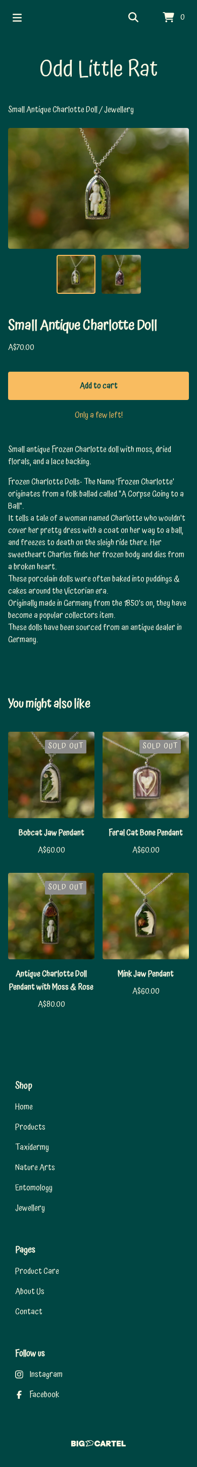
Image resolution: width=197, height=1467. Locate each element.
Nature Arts (35, 1168)
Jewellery (119, 109)
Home (24, 1107)
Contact (28, 1312)
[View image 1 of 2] (76, 274)
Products (30, 1127)
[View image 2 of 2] (121, 274)
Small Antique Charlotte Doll (53, 109)
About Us (29, 1291)
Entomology (34, 1188)
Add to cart (99, 385)
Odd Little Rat (98, 69)
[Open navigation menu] (17, 18)
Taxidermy (32, 1147)
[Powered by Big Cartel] (98, 1443)
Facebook (44, 1395)
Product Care (37, 1271)
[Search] (133, 17)
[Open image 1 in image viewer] (98, 188)
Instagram (46, 1374)
